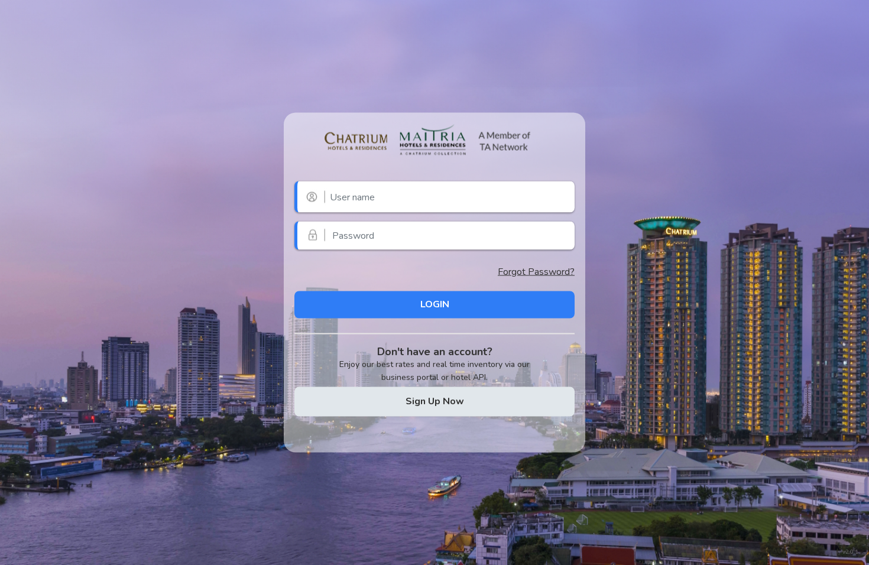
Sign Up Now (435, 401)
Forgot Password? (536, 271)
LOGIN (434, 304)
